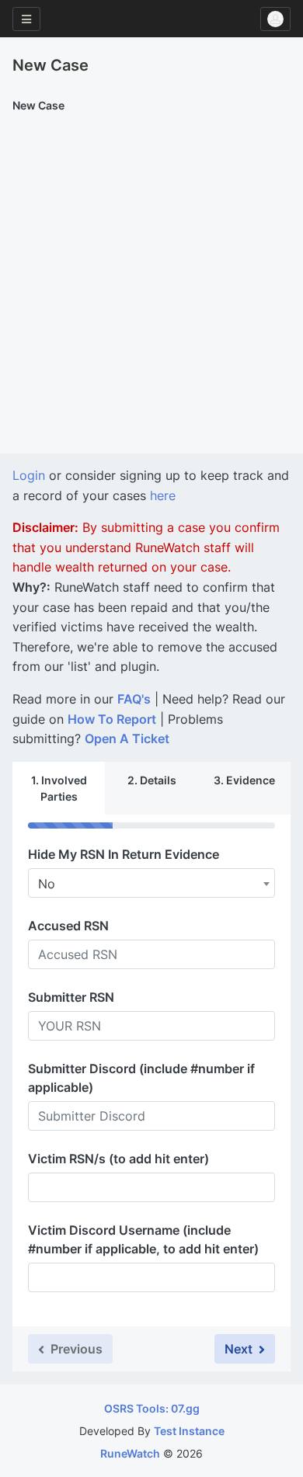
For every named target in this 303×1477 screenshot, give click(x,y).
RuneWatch (130, 1453)
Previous (75, 1349)
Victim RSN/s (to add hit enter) (118, 1158)
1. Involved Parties (59, 788)
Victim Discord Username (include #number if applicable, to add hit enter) (143, 1239)
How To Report (112, 719)
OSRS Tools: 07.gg (152, 1408)
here (163, 495)
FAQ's (134, 699)
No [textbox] (46, 883)
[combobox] (151, 883)
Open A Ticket (127, 738)
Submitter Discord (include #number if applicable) (141, 1078)
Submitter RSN (71, 997)
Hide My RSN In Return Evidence (123, 854)
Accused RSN (68, 925)
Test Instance (189, 1430)
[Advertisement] (151, 294)
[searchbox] (42, 1187)
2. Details (151, 780)
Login (28, 475)
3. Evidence (244, 780)
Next (240, 1349)
